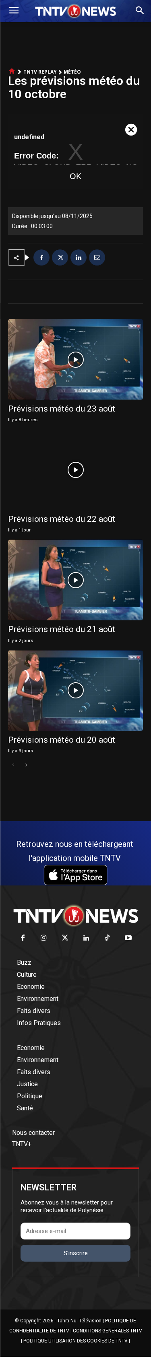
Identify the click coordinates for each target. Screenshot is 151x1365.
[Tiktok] (107, 938)
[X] (60, 257)
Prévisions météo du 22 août (61, 519)
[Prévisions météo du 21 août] (75, 579)
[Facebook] (41, 257)
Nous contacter (33, 1132)
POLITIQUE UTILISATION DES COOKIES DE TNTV (75, 1341)
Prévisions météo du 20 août (61, 740)
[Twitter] (65, 938)
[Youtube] (128, 938)
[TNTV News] (75, 916)
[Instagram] (44, 938)
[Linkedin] (78, 257)
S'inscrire (76, 1253)
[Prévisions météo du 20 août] (75, 690)
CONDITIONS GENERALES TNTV (107, 1331)
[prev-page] (13, 765)
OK (75, 176)
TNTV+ (21, 1144)
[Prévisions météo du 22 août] (75, 469)
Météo (72, 71)
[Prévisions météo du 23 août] (75, 359)
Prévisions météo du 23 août (61, 409)
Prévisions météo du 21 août (61, 629)
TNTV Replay (40, 71)
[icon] (12, 71)
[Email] (97, 257)
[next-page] (26, 765)
